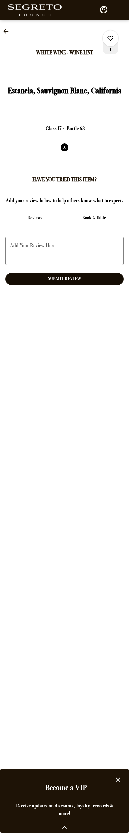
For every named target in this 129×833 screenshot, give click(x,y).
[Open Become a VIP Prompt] (64, 827)
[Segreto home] (34, 10)
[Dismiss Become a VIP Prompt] (118, 780)
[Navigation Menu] (120, 10)
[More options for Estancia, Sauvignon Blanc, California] (110, 38)
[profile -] (104, 10)
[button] (8, 31)
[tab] (34, 218)
